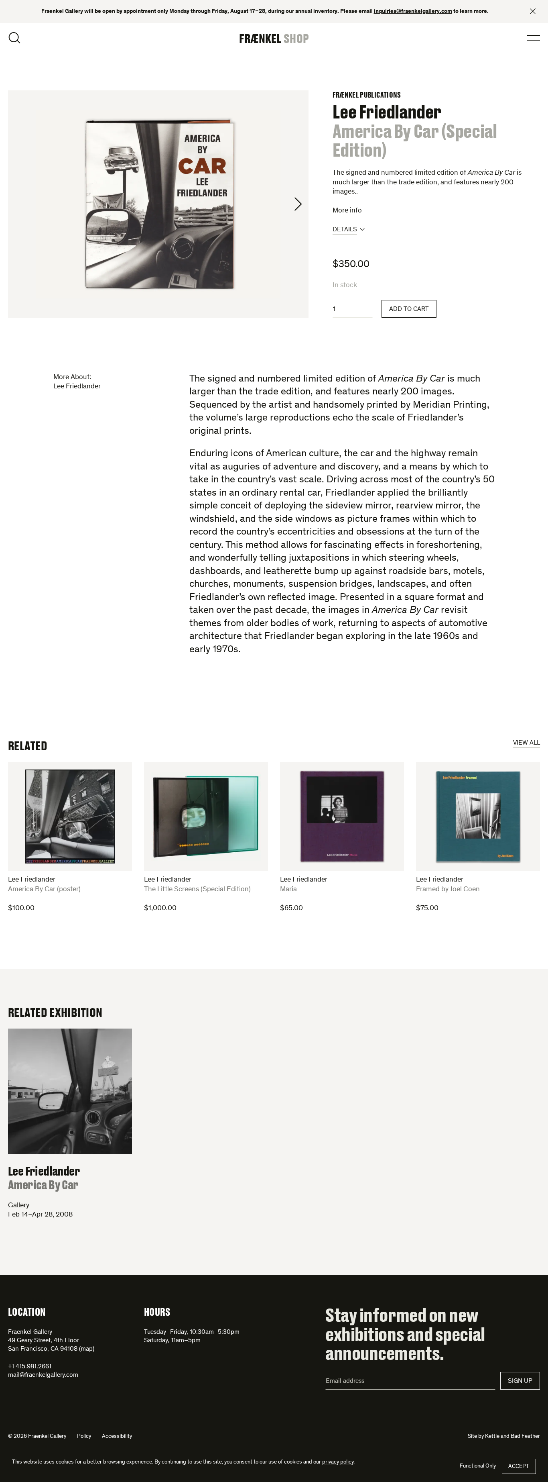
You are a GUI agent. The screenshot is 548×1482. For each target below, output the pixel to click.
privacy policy (337, 1462)
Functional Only (478, 1466)
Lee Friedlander (77, 386)
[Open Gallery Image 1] (158, 204)
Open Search (14, 37)
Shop (296, 38)
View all (526, 743)
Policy (84, 1436)
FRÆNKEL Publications (367, 94)
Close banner (533, 11)
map (87, 1349)
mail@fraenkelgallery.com (43, 1375)
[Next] (298, 204)
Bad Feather (525, 1436)
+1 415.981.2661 (29, 1367)
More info (347, 210)
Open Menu (533, 37)
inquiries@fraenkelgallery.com (413, 11)
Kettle (492, 1436)
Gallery (18, 1205)
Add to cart (409, 309)
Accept (518, 1467)
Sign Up (520, 1381)
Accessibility (117, 1436)
